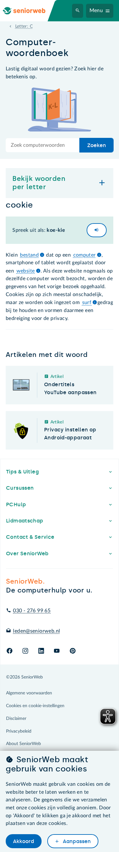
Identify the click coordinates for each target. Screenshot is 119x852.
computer (84, 255)
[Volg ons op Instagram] (25, 651)
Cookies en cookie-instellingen (35, 706)
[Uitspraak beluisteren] (97, 230)
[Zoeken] (77, 11)
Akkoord (23, 841)
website (26, 270)
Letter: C (24, 26)
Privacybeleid (18, 731)
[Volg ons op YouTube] (56, 651)
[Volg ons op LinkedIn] (41, 651)
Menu (96, 10)
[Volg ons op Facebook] (9, 651)
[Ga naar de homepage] (29, 10)
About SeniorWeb (23, 744)
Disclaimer (16, 718)
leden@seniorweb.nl (36, 631)
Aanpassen (76, 841)
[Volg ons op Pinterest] (72, 651)
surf (87, 302)
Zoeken (96, 145)
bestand (29, 255)
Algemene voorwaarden (29, 693)
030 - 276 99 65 (31, 610)
